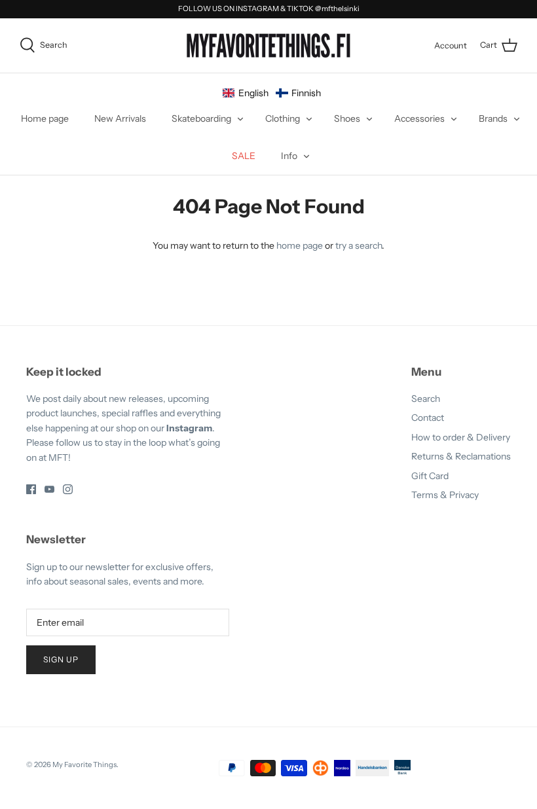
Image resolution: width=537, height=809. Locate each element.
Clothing (282, 118)
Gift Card (430, 476)
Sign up (61, 659)
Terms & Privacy (445, 495)
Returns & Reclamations (461, 456)
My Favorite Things (84, 764)
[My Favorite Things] (268, 45)
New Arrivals (120, 118)
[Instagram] (68, 489)
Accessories (419, 118)
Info (289, 156)
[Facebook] (31, 489)
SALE (243, 156)
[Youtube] (49, 489)
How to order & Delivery (460, 437)
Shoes (347, 118)
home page (299, 245)
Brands (493, 118)
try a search (358, 245)
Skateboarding (201, 118)
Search (425, 398)
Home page (45, 118)
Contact (427, 417)
